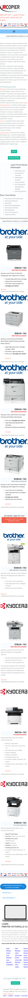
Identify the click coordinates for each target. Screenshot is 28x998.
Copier (8, 953)
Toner (2, 121)
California (10, 995)
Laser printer (24, 995)
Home (4, 995)
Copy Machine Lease (17, 951)
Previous (10, 994)
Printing (2, 89)
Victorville (17, 995)
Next (5, 994)
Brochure (3, 289)
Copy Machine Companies (9, 962)
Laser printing (4, 132)
